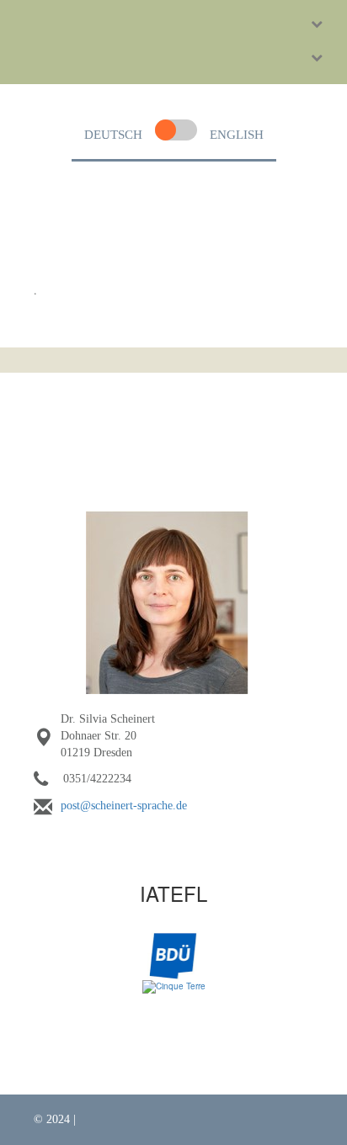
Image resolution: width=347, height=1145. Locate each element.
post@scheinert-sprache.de (124, 805)
